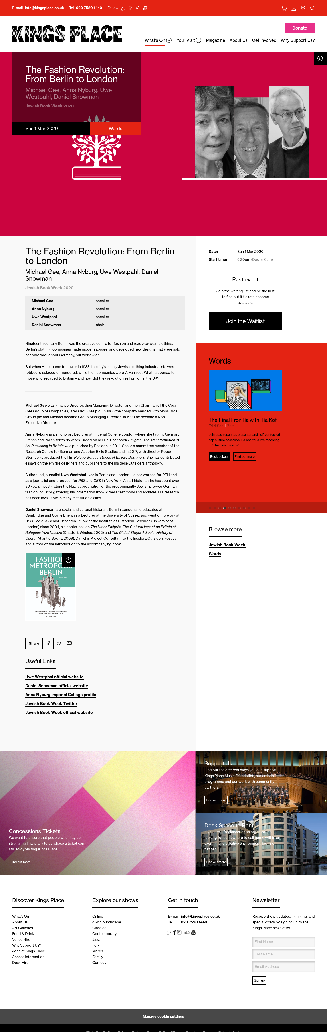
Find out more (245, 457)
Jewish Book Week (227, 544)
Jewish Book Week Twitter (51, 703)
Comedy (99, 962)
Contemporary (104, 933)
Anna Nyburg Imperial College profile (60, 694)
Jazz (96, 939)
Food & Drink (23, 933)
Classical (99, 928)
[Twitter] (58, 643)
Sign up (259, 980)
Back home (67, 34)
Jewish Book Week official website (59, 712)
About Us (20, 922)
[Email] (69, 643)
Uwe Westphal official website (54, 676)
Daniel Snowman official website (56, 685)
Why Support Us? (26, 945)
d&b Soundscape (106, 922)
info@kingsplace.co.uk (44, 8)
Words (220, 361)
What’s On (20, 916)
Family (97, 957)
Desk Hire (20, 962)
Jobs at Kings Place (28, 951)
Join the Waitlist (245, 321)
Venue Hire (21, 939)
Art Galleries (22, 928)
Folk (95, 945)
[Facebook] (47, 643)
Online (97, 916)
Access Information (28, 957)
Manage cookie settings (163, 1016)
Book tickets (219, 457)
